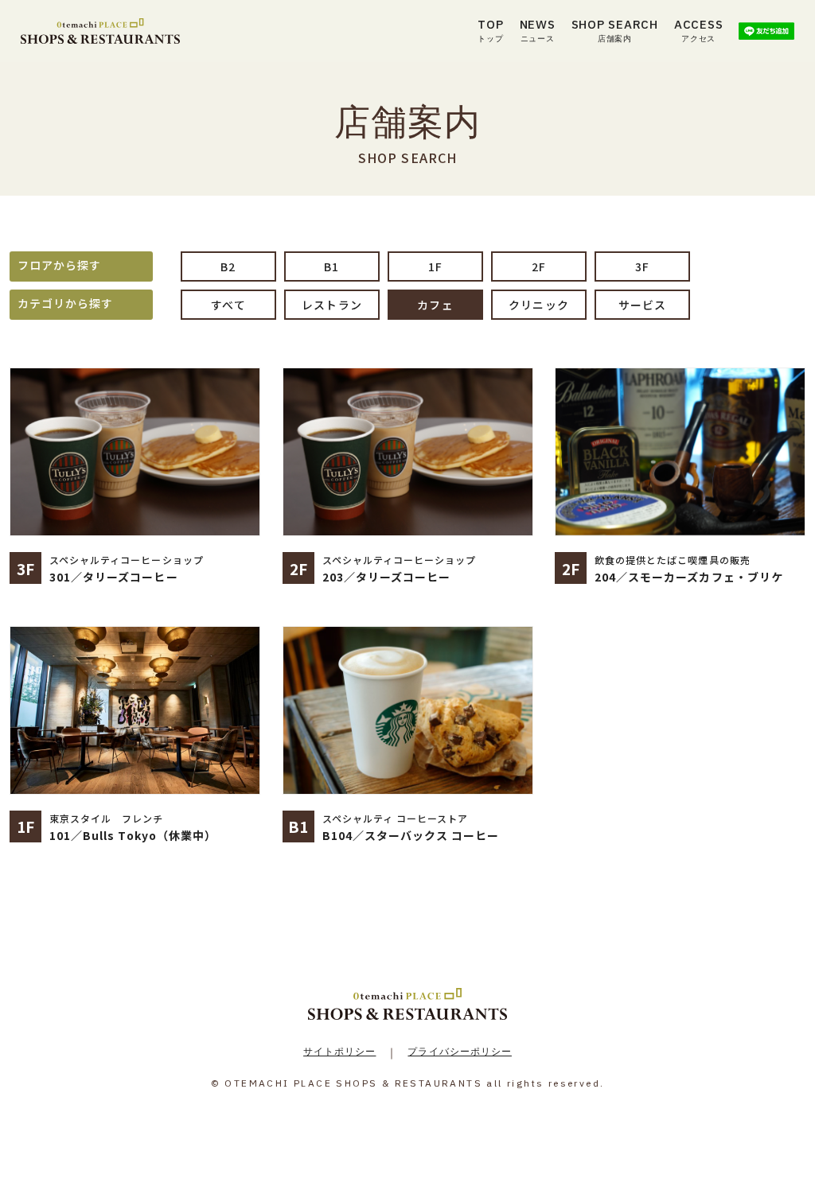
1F (435, 266)
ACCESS (698, 30)
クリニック (538, 305)
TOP (490, 30)
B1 (331, 266)
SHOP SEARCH (614, 30)
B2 (228, 266)
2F (539, 266)
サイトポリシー (339, 1051)
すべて (228, 305)
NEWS (538, 30)
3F (642, 266)
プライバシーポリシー (460, 1051)
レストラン (331, 305)
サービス (642, 305)
